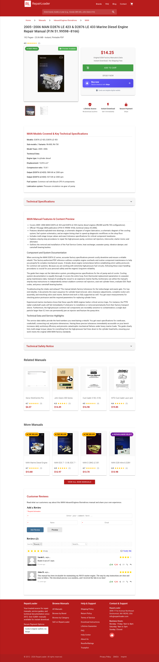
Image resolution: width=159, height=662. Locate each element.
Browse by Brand (59, 613)
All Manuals (57, 609)
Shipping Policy (87, 609)
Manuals (42, 20)
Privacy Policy (105, 657)
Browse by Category (60, 618)
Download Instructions (90, 622)
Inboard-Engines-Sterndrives (65, 20)
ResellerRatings (87, 643)
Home (28, 20)
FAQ (107, 4)
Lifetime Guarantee (89, 626)
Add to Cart (101, 67)
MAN (87, 20)
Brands (99, 4)
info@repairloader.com (118, 616)
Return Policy (86, 613)
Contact (123, 4)
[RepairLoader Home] (37, 4)
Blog (114, 4)
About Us (85, 639)
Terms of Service (88, 618)
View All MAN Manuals (79, 482)
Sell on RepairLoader (61, 622)
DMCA (116, 657)
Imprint (124, 657)
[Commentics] (79, 548)
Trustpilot (85, 648)
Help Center (86, 635)
